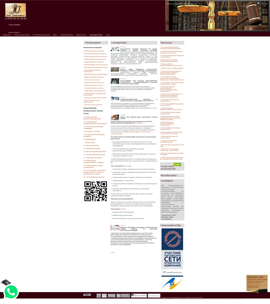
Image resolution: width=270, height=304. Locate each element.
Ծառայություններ (22, 35)
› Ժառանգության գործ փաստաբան (96, 64)
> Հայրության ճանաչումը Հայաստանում (168, 137)
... (111, 93)
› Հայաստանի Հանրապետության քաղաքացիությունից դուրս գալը (171, 158)
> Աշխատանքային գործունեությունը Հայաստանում (171, 108)
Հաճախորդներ (66, 35)
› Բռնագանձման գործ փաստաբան (96, 67)
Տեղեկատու (81, 35)
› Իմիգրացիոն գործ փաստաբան (95, 91)
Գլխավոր (7, 35)
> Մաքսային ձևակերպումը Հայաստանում (169, 100)
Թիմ (55, 35)
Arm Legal (154, 108)
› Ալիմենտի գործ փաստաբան (94, 77)
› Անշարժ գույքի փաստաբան (93, 62)
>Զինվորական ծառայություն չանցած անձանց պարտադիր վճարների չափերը (170, 118)
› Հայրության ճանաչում (92, 80)
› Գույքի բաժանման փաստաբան (95, 59)
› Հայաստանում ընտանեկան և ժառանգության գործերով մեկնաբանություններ (171, 72)
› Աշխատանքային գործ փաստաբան (91, 101)
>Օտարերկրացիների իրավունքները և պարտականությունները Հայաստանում (168, 89)
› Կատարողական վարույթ (93, 104)
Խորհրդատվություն (41, 35)
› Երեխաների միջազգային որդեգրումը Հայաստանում (169, 149)
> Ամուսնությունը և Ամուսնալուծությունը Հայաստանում (167, 123)
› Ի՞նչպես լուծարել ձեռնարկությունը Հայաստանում (171, 64)
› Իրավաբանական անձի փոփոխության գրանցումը (169, 60)
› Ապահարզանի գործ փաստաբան (95, 56)
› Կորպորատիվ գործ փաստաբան (95, 97)
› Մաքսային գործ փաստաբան (94, 82)
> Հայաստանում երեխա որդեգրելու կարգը (168, 141)
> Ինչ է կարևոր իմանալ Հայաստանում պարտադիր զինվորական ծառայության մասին (172, 78)
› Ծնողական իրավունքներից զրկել (95, 74)
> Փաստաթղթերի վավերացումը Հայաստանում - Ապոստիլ (171, 132)
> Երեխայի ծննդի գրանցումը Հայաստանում (170, 128)
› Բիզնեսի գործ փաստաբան (93, 85)
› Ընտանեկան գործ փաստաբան (95, 53)
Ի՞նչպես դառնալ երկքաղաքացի (172, 68)
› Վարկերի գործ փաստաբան (93, 88)
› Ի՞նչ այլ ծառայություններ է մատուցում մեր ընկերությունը (170, 47)
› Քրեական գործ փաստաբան (94, 51)
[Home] (15, 16)
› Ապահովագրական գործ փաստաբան (92, 70)
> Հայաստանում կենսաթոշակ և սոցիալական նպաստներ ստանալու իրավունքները (171, 95)
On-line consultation (14, 24)
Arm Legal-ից (138, 123)
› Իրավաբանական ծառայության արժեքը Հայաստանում (171, 52)
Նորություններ (96, 35)
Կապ (107, 35)
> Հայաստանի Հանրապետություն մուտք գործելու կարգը (172, 83)
